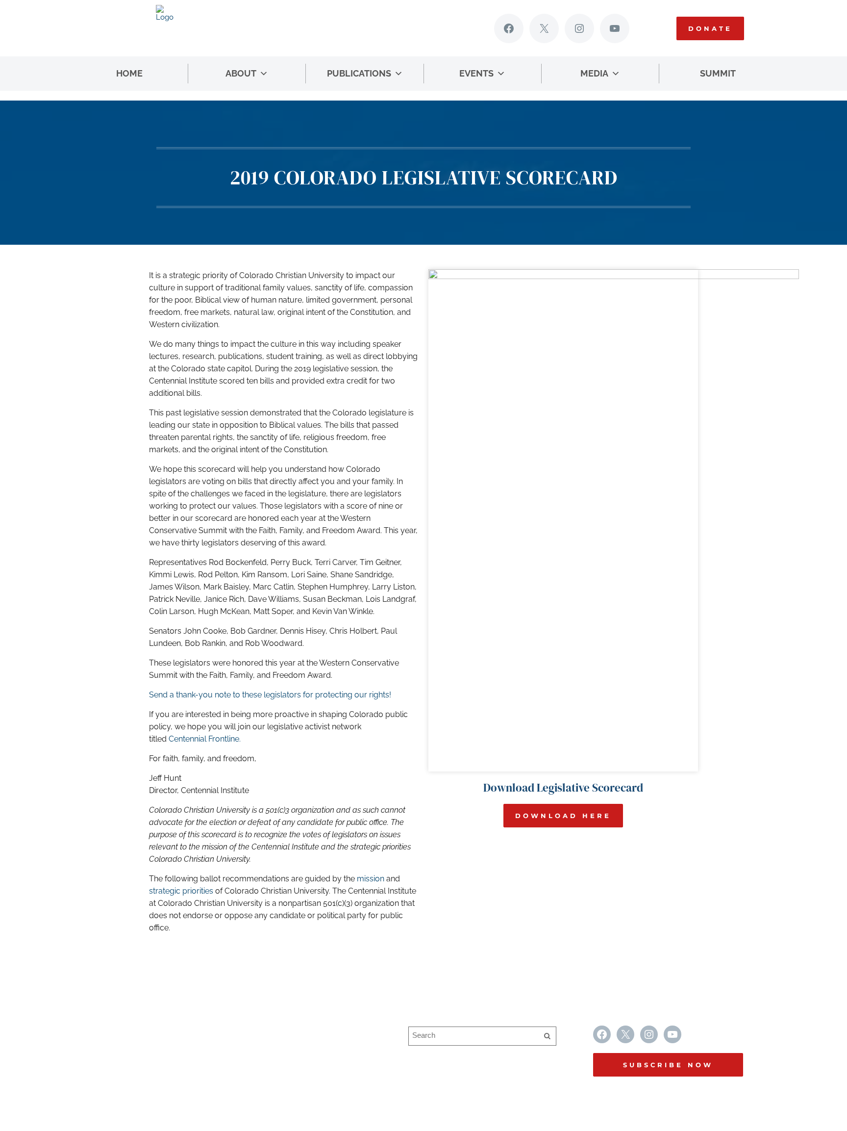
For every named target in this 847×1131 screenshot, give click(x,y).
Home (129, 73)
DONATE (710, 28)
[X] (544, 28)
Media (594, 73)
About (240, 73)
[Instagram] (579, 28)
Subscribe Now (668, 1065)
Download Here (563, 816)
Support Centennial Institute (308, 1050)
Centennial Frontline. (205, 739)
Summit (718, 73)
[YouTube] (614, 28)
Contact (272, 1070)
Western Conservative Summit (313, 1031)
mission (370, 878)
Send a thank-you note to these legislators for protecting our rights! (270, 694)
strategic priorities (181, 891)
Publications (359, 73)
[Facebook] (508, 28)
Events (476, 73)
